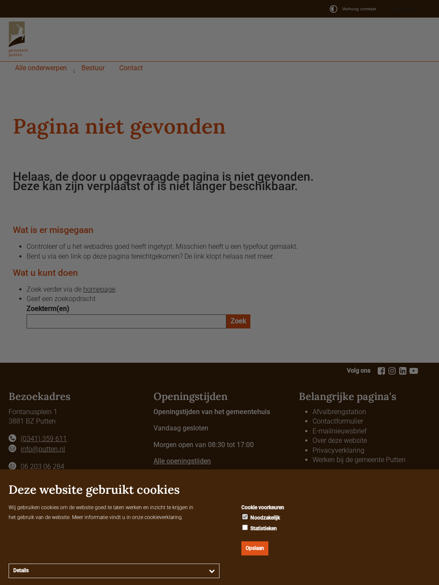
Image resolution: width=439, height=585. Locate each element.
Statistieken (263, 528)
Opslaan (255, 548)
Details (21, 570)
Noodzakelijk (264, 518)
